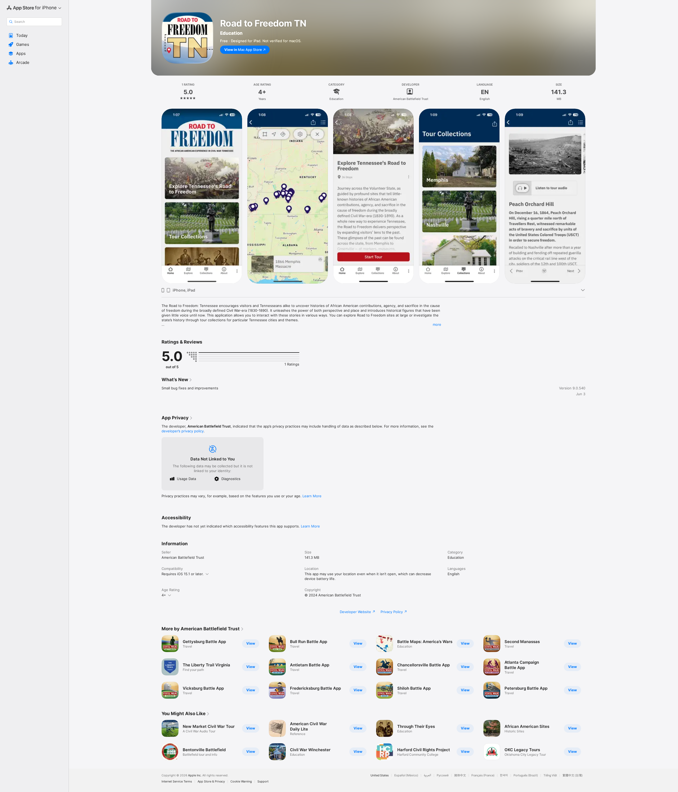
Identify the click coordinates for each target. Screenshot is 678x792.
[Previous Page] (156, 195)
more (437, 324)
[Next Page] (590, 195)
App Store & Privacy (211, 781)
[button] (34, 35)
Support (263, 781)
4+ (164, 595)
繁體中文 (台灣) (573, 775)
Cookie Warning (241, 781)
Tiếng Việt (550, 775)
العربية (427, 775)
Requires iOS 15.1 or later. (183, 574)
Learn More (312, 496)
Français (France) (482, 775)
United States (380, 775)
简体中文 (460, 775)
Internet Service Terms (177, 781)
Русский (443, 775)
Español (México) (406, 775)
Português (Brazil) (526, 775)
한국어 (504, 775)
